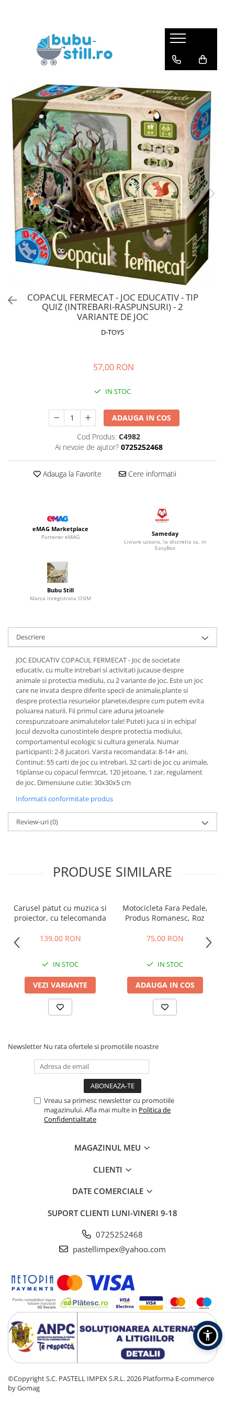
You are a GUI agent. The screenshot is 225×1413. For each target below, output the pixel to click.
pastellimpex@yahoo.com (118, 1249)
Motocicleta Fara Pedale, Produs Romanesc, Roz (165, 913)
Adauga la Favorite (71, 474)
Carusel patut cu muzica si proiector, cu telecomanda (60, 913)
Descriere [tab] (30, 637)
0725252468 (118, 1234)
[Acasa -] (78, 49)
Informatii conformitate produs (64, 798)
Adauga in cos (141, 418)
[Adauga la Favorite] (60, 1007)
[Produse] (179, 41)
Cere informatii (151, 474)
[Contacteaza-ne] (176, 59)
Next (208, 193)
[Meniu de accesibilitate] (207, 1335)
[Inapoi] (8, 300)
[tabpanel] (112, 183)
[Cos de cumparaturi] (203, 59)
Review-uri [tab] (37, 821)
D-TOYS (112, 332)
